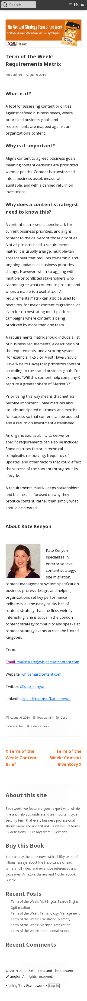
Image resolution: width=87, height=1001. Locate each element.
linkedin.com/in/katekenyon (46, 698)
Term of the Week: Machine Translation (40, 925)
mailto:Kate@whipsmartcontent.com (47, 661)
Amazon (28, 874)
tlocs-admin (14, 75)
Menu (79, 4)
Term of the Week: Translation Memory (40, 919)
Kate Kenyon (40, 726)
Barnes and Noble (50, 874)
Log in (54, 986)
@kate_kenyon (32, 686)
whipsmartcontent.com (41, 674)
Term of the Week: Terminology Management (45, 913)
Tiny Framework (31, 986)
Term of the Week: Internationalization (40, 930)
